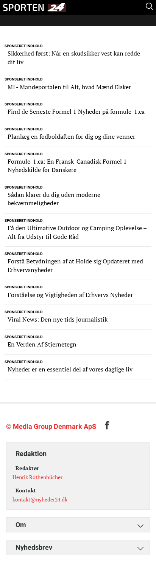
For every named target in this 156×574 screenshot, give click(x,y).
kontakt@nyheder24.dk (39, 499)
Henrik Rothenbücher (37, 477)
